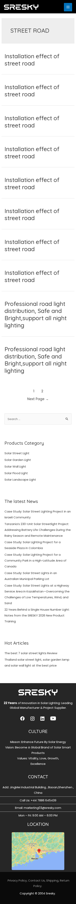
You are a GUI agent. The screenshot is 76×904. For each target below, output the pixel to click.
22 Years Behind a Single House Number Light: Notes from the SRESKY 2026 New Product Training (37, 615)
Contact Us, (36, 880)
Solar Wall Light (15, 466)
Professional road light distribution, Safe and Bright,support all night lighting (35, 314)
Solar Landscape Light (20, 480)
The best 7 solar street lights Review (30, 653)
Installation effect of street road (31, 59)
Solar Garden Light (17, 460)
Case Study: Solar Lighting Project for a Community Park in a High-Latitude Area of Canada (35, 560)
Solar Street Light (16, 453)
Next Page (38, 399)
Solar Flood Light (16, 473)
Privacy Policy (17, 880)
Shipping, (53, 880)
